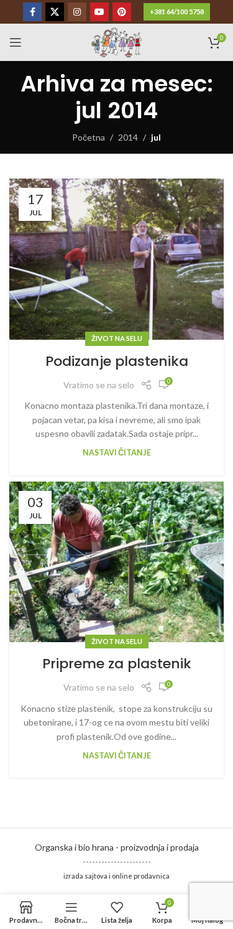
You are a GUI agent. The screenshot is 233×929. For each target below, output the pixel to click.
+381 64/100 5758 (177, 11)
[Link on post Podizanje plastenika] (116, 259)
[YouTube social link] (99, 11)
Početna (88, 137)
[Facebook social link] (32, 11)
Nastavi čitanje (117, 452)
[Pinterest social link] (121, 11)
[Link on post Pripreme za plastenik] (116, 562)
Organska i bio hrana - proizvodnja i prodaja (117, 847)
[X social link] (54, 11)
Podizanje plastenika (116, 361)
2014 (128, 137)
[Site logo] (116, 41)
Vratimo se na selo (98, 385)
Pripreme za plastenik (116, 663)
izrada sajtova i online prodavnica (116, 876)
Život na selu (116, 338)
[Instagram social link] (77, 11)
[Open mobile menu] (15, 42)
